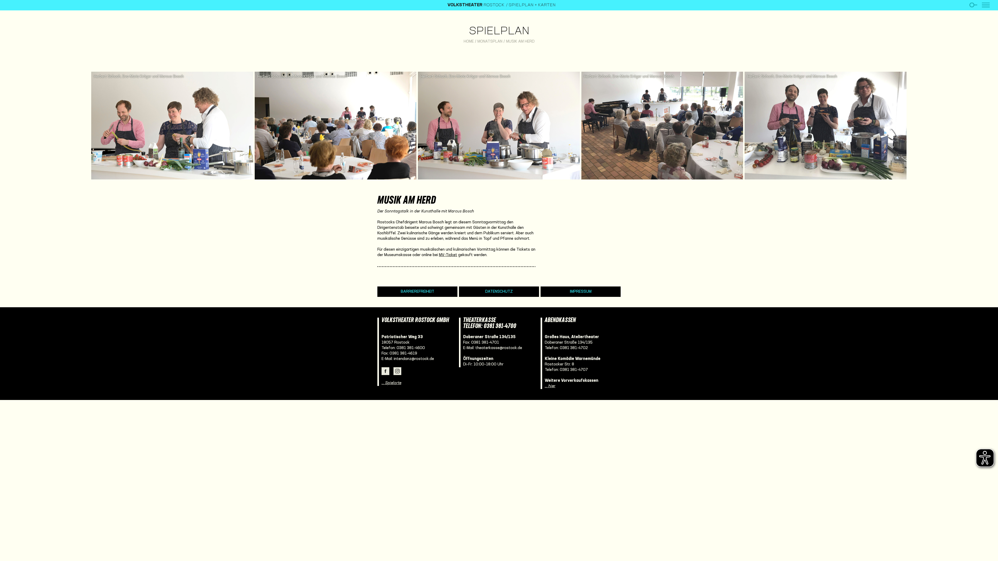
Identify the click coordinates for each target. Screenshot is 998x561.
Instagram (397, 371)
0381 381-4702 (574, 348)
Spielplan (499, 31)
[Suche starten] (973, 5)
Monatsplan (489, 41)
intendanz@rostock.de (414, 359)
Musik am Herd (520, 41)
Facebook (385, 371)
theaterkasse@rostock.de (498, 348)
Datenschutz (499, 292)
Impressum (581, 292)
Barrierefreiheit (417, 292)
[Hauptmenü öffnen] (986, 5)
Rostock (476, 5)
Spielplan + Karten (532, 5)
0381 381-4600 (411, 348)
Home (469, 41)
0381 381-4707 (574, 370)
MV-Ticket (448, 255)
